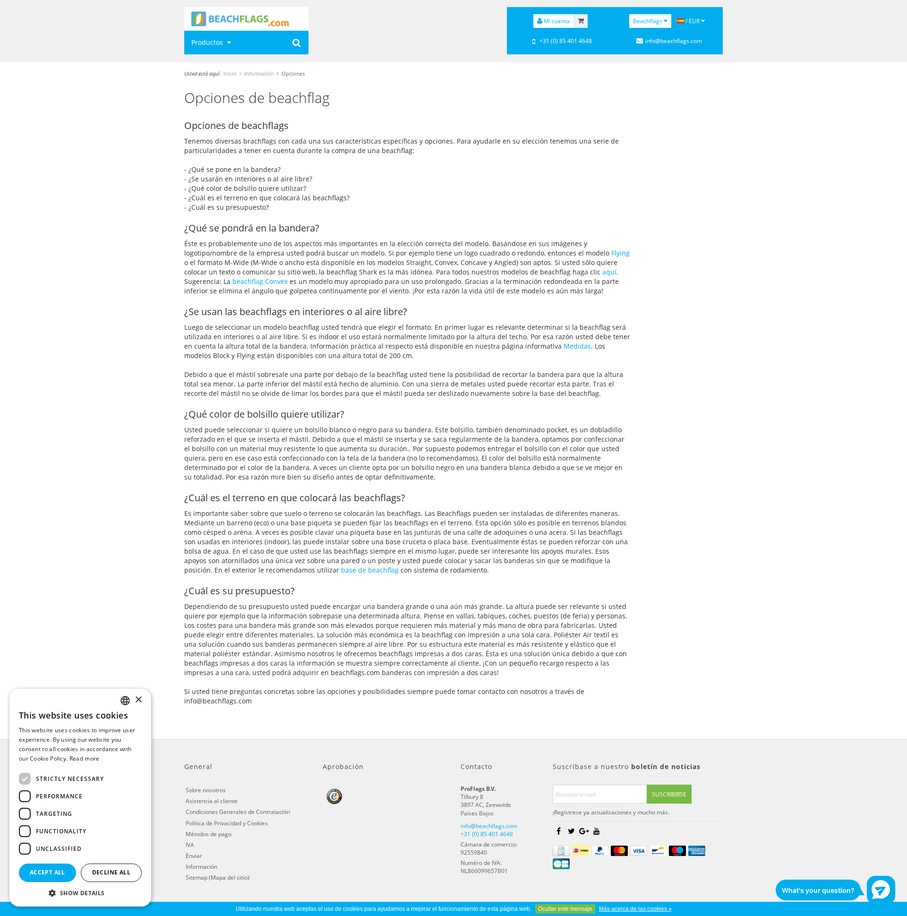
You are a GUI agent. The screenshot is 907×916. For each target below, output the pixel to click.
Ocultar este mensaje (565, 909)
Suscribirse (669, 794)
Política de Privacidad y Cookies (227, 823)
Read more (84, 758)
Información (259, 73)
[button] (80, 892)
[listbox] (125, 700)
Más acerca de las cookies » (635, 909)
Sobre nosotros (206, 790)
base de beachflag (370, 569)
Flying (620, 252)
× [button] (138, 699)
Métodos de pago (208, 834)
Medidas (577, 346)
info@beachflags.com (673, 41)
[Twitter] (571, 831)
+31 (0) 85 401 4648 (565, 41)
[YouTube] (596, 831)
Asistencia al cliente (212, 801)
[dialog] (80, 798)
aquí (609, 271)
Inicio (230, 73)
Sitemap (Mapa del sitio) (217, 877)
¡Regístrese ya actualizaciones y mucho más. (611, 812)
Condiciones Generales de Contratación (238, 812)
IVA (190, 845)
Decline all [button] (111, 872)
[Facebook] (558, 831)
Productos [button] (208, 42)
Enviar (194, 856)
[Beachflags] (246, 19)
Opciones (293, 73)
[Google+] (584, 831)
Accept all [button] (47, 872)
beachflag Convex (260, 281)
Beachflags (648, 21)
